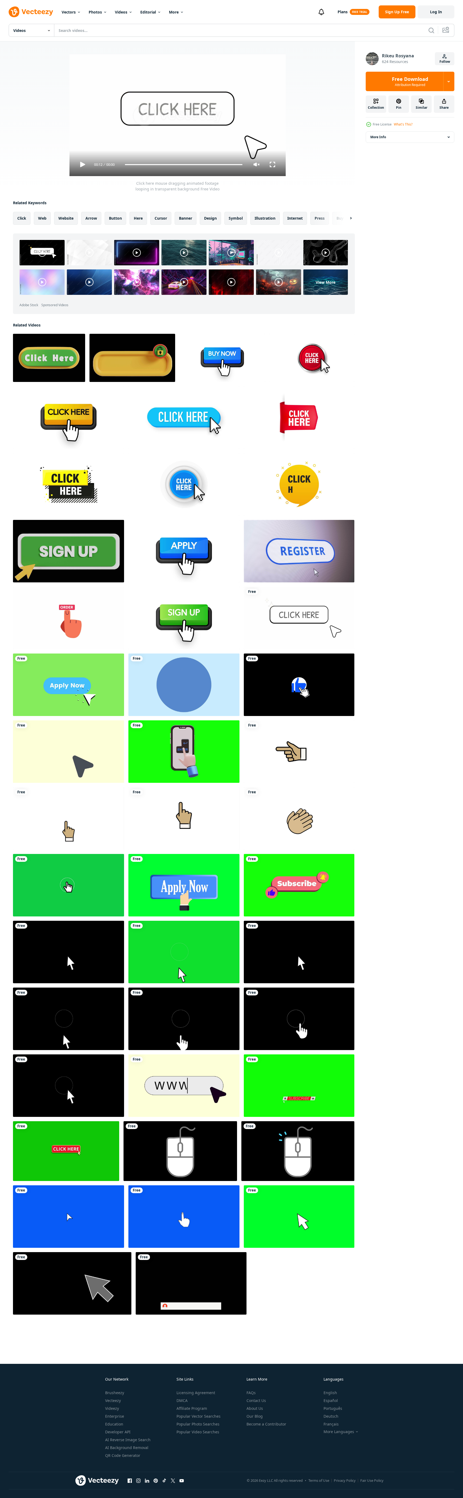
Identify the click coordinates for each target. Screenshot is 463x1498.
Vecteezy (113, 1400)
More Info (378, 137)
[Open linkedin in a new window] (147, 1480)
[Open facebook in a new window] (130, 1480)
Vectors (69, 12)
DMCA (182, 1400)
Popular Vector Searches (198, 1416)
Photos (95, 12)
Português (333, 1408)
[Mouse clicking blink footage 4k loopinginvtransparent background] (68, 751)
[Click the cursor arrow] (72, 1283)
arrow (91, 218)
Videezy (112, 1408)
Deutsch (331, 1416)
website (66, 218)
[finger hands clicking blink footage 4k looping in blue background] (183, 685)
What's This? (403, 124)
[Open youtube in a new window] (181, 1480)
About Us (255, 1408)
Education (114, 1424)
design (210, 218)
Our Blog (255, 1416)
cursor (161, 218)
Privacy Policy (345, 1480)
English (330, 1392)
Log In (436, 11)
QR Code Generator (122, 1455)
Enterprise (114, 1416)
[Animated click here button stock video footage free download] (66, 1151)
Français (331, 1424)
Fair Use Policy (372, 1480)
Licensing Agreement (195, 1392)
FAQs (251, 1392)
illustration (265, 218)
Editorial (148, 12)
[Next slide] (346, 218)
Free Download (410, 81)
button (115, 218)
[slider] (183, 164)
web (42, 218)
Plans (343, 11)
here (138, 218)
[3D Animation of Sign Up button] (68, 551)
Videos (121, 12)
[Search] (431, 30)
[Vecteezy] (31, 11)
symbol (236, 218)
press (320, 218)
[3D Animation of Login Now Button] (132, 358)
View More (325, 282)
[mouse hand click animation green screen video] (68, 885)
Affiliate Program (191, 1408)
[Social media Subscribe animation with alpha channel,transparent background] (191, 1283)
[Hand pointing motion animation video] (299, 751)
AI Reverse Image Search (128, 1439)
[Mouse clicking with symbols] (180, 1151)
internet (295, 218)
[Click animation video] (68, 1216)
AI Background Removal (126, 1447)
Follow (444, 61)
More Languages (339, 1432)
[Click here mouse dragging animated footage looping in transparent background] (299, 618)
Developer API (118, 1431)
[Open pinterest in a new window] (156, 1480)
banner (185, 218)
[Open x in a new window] (173, 1480)
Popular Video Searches (197, 1431)
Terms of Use (318, 1480)
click (21, 218)
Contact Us (256, 1400)
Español (331, 1400)
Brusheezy (114, 1392)
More (174, 12)
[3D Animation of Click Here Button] (49, 358)
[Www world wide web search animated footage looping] (183, 1085)
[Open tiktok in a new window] (164, 1480)
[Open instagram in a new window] (138, 1480)
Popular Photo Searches (197, 1424)
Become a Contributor (266, 1424)
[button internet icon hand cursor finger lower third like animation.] (299, 685)
